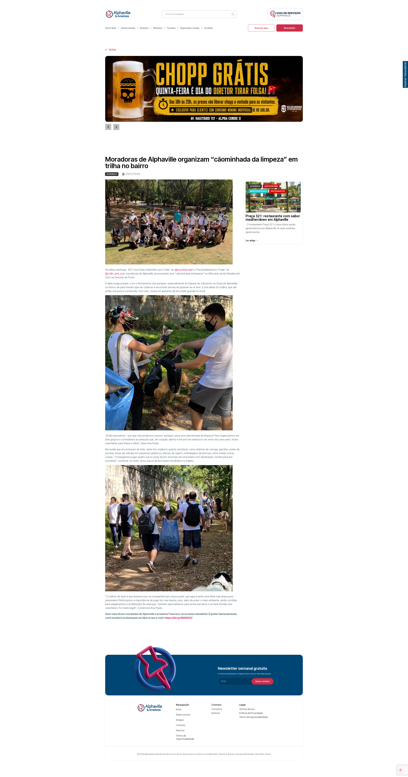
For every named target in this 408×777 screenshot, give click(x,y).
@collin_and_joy (114, 273)
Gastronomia (128, 28)
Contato (208, 28)
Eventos (144, 28)
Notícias (157, 28)
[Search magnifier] (233, 14)
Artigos (180, 719)
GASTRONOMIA (271, 186)
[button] (116, 127)
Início (179, 709)
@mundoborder (184, 269)
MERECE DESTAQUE (258, 191)
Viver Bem (110, 28)
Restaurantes (278, 191)
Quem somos (183, 714)
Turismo (171, 28)
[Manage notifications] (400, 770)
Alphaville (112, 174)
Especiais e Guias (189, 28)
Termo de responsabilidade (185, 737)
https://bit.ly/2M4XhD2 (178, 617)
